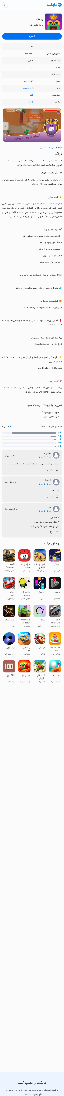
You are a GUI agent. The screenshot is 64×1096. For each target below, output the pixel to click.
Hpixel (30, 102)
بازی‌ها (51, 147)
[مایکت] (54, 6)
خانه (60, 147)
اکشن (31, 95)
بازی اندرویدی (27, 88)
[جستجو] (5, 5)
